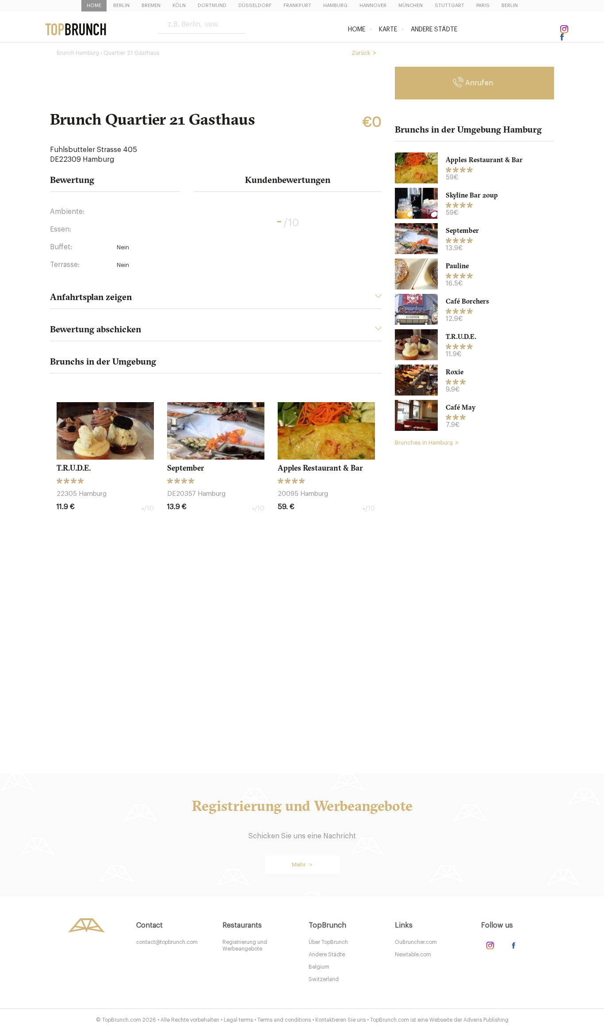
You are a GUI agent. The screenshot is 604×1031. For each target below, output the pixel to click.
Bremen (151, 5)
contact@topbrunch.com (167, 942)
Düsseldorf (254, 5)
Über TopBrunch (328, 942)
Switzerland (324, 979)
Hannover (372, 5)
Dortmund (212, 5)
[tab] (216, 299)
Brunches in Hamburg (424, 442)
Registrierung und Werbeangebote (244, 945)
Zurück (361, 53)
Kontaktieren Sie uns (340, 1020)
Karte (388, 30)
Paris (482, 5)
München (410, 5)
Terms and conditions (284, 1020)
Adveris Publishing (485, 1020)
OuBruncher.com (416, 942)
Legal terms (238, 1020)
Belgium (319, 967)
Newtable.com (413, 954)
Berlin (121, 5)
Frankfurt (297, 5)
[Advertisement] (474, 588)
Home (94, 5)
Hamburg (335, 5)
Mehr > (302, 864)
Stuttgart (449, 5)
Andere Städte (434, 30)
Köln (179, 5)
